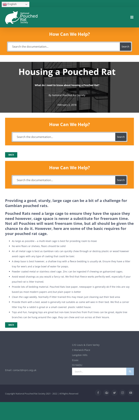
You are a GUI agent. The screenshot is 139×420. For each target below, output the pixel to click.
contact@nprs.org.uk (24, 370)
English (12, 4)
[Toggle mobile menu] (132, 17)
